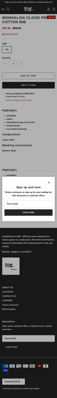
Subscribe (28, 212)
